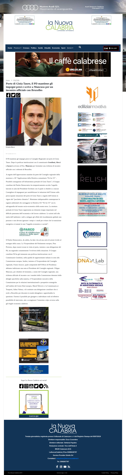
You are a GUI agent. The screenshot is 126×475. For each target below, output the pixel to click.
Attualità (47, 48)
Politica (33, 48)
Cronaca (26, 48)
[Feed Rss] (69, 467)
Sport (63, 48)
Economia (56, 48)
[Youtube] (65, 467)
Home (10, 48)
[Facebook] (57, 467)
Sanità (40, 48)
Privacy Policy (114, 473)
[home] (60, 25)
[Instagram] (61, 467)
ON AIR (113, 48)
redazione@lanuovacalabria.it (67, 458)
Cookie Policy (105, 473)
